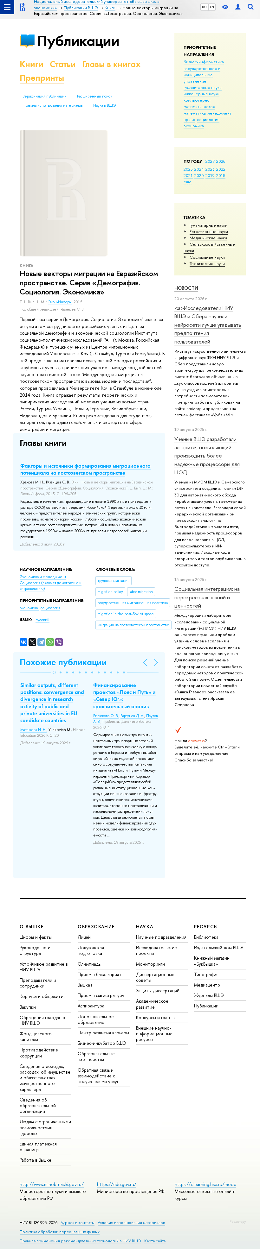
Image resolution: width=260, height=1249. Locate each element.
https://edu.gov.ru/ (116, 1184)
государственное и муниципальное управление (202, 75)
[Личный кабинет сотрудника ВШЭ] (238, 7)
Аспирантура (91, 1006)
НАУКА (144, 927)
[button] (54, 672)
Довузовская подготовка (91, 950)
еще (188, 182)
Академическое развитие (152, 1004)
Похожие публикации (63, 662)
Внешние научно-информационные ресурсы (154, 1033)
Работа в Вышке (35, 1160)
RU (204, 7)
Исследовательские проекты (156, 950)
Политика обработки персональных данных (60, 1231)
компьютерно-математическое (199, 103)
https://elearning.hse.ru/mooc (205, 1184)
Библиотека (206, 937)
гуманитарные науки (203, 87)
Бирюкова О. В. (106, 715)
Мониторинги (150, 964)
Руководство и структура (35, 950)
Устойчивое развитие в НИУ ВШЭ (44, 967)
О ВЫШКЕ (32, 927)
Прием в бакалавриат (100, 974)
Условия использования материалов (131, 1222)
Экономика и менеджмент (43, 576)
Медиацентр (207, 985)
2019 (210, 175)
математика (195, 113)
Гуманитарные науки (208, 225)
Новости (186, 288)
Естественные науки (209, 231)
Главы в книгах (111, 64)
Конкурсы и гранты (155, 1017)
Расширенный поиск (94, 96)
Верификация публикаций (45, 96)
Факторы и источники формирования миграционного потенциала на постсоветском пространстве (85, 469)
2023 (210, 169)
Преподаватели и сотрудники (38, 983)
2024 (199, 169)
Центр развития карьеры (103, 1033)
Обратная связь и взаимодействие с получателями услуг (98, 1075)
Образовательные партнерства (96, 1056)
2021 (188, 175)
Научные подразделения (161, 937)
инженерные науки (201, 94)
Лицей (84, 937)
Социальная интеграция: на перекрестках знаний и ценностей (207, 597)
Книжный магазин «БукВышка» (212, 961)
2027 (210, 161)
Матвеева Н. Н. (33, 729)
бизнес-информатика (204, 62)
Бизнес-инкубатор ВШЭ (102, 1043)
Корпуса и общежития (43, 996)
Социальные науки (207, 257)
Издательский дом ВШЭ (218, 947)
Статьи (63, 64)
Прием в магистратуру (101, 995)
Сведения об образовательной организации (38, 1105)
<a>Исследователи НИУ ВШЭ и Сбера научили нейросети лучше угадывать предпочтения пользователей (207, 324)
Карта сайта (155, 1241)
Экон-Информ (60, 302)
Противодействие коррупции (39, 1052)
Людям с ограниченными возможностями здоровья (45, 1127)
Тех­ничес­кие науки (207, 263)
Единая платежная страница (38, 1146)
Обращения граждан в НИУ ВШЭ (42, 1020)
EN (212, 7)
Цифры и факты (36, 937)
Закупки (28, 1007)
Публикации (78, 40)
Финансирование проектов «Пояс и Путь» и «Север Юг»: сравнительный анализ (124, 696)
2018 (220, 175)
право (189, 119)
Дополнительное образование (96, 1019)
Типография (206, 974)
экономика (194, 126)
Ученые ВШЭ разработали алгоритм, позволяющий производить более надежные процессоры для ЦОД (207, 455)
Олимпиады (89, 964)
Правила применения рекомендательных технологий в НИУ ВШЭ (80, 1241)
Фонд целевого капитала (36, 1036)
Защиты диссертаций (157, 990)
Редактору (238, 1221)
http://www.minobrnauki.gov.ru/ (52, 1184)
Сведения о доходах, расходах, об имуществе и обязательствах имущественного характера (45, 1077)
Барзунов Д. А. (132, 715)
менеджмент (219, 113)
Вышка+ (85, 985)
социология (208, 119)
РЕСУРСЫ (206, 927)
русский (42, 619)
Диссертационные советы (155, 977)
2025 (188, 169)
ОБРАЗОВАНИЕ (96, 927)
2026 (220, 161)
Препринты (42, 77)
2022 (220, 169)
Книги (31, 64)
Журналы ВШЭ (209, 995)
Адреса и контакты (77, 1222)
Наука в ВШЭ (104, 105)
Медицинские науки (208, 238)
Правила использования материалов (53, 105)
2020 (199, 175)
